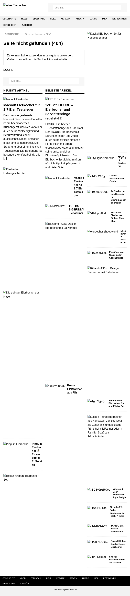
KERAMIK (65, 19)
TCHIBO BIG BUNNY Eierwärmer (76, 210)
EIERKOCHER (9, 25)
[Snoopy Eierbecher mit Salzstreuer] (97, 557)
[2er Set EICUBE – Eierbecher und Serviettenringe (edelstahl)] (64, 99)
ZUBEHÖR (27, 25)
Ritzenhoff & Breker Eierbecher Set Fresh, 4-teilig (117, 511)
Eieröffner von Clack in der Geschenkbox (116, 255)
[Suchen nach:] (87, 8)
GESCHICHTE (9, 19)
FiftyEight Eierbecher (122, 161)
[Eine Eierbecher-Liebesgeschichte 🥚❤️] (21, 171)
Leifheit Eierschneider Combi (117, 178)
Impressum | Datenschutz (65, 590)
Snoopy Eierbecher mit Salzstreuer (117, 559)
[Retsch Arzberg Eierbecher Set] (21, 478)
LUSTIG (93, 19)
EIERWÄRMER (119, 19)
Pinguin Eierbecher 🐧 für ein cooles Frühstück (37, 454)
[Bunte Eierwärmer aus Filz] (55, 386)
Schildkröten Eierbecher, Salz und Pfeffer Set (117, 403)
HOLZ (53, 19)
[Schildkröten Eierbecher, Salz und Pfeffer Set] (97, 401)
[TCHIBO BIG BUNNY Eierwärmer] (55, 206)
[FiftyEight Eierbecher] (101, 158)
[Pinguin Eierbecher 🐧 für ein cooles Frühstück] (16, 444)
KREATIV (80, 19)
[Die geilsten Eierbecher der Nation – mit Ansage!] (21, 294)
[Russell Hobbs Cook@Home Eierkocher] (98, 542)
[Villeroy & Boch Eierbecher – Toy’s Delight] (99, 490)
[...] (5, 158)
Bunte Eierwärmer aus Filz (74, 389)
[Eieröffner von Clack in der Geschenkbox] (97, 253)
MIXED (24, 19)
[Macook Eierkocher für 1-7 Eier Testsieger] (22, 99)
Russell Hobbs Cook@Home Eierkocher (118, 544)
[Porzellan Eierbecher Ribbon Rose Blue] (98, 213)
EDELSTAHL (39, 19)
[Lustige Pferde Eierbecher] (106, 426)
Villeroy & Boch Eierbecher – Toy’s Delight (119, 493)
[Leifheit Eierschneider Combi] (97, 176)
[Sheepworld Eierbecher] (103, 232)
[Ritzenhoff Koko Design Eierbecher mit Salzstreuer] (63, 226)
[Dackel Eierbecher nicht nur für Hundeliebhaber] (106, 35)
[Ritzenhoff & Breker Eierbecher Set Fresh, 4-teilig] (97, 508)
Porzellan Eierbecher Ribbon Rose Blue (117, 217)
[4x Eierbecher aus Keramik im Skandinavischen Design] (98, 192)
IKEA (104, 19)
